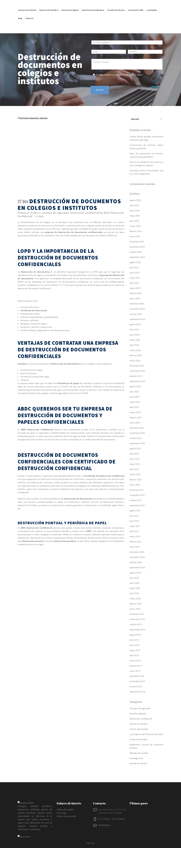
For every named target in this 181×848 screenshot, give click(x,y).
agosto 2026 (135, 200)
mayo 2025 (135, 277)
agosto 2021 (135, 510)
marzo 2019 (135, 660)
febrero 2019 (136, 665)
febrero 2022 (136, 479)
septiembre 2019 (137, 629)
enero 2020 (135, 609)
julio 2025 (134, 267)
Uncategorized (136, 758)
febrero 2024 (136, 355)
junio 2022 (135, 458)
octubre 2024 (136, 314)
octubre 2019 (136, 624)
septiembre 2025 (137, 257)
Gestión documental (139, 729)
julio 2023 (134, 391)
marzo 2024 (135, 350)
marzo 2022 (135, 474)
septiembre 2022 (137, 443)
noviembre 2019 (137, 619)
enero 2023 (135, 422)
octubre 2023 (136, 376)
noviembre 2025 (137, 246)
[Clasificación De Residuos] (93, 4)
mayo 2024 (135, 340)
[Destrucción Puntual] (27, 4)
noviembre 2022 (137, 433)
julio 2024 (134, 329)
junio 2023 (135, 396)
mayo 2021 (135, 526)
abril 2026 (134, 221)
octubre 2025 (136, 252)
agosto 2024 (135, 324)
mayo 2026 (135, 215)
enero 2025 (135, 298)
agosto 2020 (135, 572)
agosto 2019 (135, 634)
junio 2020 (135, 583)
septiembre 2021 (137, 505)
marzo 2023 (135, 412)
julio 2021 (134, 515)
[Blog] (20, 12)
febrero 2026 (136, 231)
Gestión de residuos (139, 724)
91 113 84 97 (104, 819)
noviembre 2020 (137, 557)
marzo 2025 (135, 288)
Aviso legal (61, 813)
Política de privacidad (66, 816)
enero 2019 (135, 671)
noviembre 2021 (137, 495)
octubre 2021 (136, 500)
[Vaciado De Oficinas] (116, 4)
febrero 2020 (136, 603)
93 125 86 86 (118, 819)
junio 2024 (135, 334)
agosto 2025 (135, 262)
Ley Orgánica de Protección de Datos (146, 734)
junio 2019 (135, 645)
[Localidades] (152, 4)
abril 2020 (134, 593)
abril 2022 (134, 469)
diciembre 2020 (137, 552)
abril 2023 (134, 407)
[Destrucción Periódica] (48, 4)
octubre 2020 (136, 562)
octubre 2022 (136, 438)
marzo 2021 (135, 536)
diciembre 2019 (137, 614)
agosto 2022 (135, 448)
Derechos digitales (138, 713)
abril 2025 (134, 283)
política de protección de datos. (128, 74)
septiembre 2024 (137, 319)
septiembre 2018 (137, 691)
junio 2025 (135, 272)
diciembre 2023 (137, 365)
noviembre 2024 (137, 308)
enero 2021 (135, 546)
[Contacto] (29, 12)
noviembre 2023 (137, 371)
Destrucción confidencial (84, 212)
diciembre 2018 (137, 676)
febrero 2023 (136, 417)
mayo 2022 (135, 464)
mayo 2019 (135, 650)
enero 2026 (135, 236)
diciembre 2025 (137, 241)
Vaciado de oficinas (138, 763)
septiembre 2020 (137, 567)
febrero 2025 (136, 293)
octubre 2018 (136, 686)
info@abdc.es (104, 825)
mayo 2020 (135, 588)
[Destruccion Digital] (70, 4)
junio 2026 (135, 210)
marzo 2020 (135, 598)
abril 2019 (134, 655)
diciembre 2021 (137, 490)
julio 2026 (134, 205)
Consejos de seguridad (55, 212)
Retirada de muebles (139, 753)
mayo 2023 (135, 402)
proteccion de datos (139, 739)
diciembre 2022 (137, 427)
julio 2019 (134, 640)
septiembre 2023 (137, 381)
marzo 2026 (135, 226)
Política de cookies (65, 809)
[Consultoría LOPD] (135, 4)
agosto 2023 (135, 386)
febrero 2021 (136, 541)
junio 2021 (135, 521)
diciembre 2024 (137, 303)
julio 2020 (134, 577)
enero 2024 (135, 360)
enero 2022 (135, 484)
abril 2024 (134, 345)
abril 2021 (134, 531)
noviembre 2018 (137, 681)
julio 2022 (134, 453)
